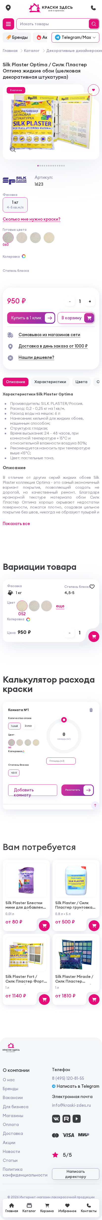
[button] (38, 165)
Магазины (13, 1115)
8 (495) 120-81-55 (68, 1078)
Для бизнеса (15, 1106)
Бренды (10, 1088)
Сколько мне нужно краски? (31, 219)
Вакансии (13, 1097)
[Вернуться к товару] (95, 805)
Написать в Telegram (78, 1086)
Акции (9, 1142)
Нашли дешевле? (36, 357)
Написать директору (75, 1174)
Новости (11, 1151)
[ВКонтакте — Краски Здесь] (56, 1119)
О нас (9, 1079)
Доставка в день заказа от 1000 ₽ (53, 346)
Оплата (11, 1124)
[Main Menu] (8, 24)
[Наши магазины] (8, 7)
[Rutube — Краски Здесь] (66, 1119)
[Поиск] (95, 24)
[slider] (64, 720)
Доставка (13, 1133)
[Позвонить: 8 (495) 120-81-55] (93, 7)
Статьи (10, 1160)
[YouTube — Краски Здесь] (77, 1119)
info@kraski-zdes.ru (71, 1105)
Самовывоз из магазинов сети (49, 334)
